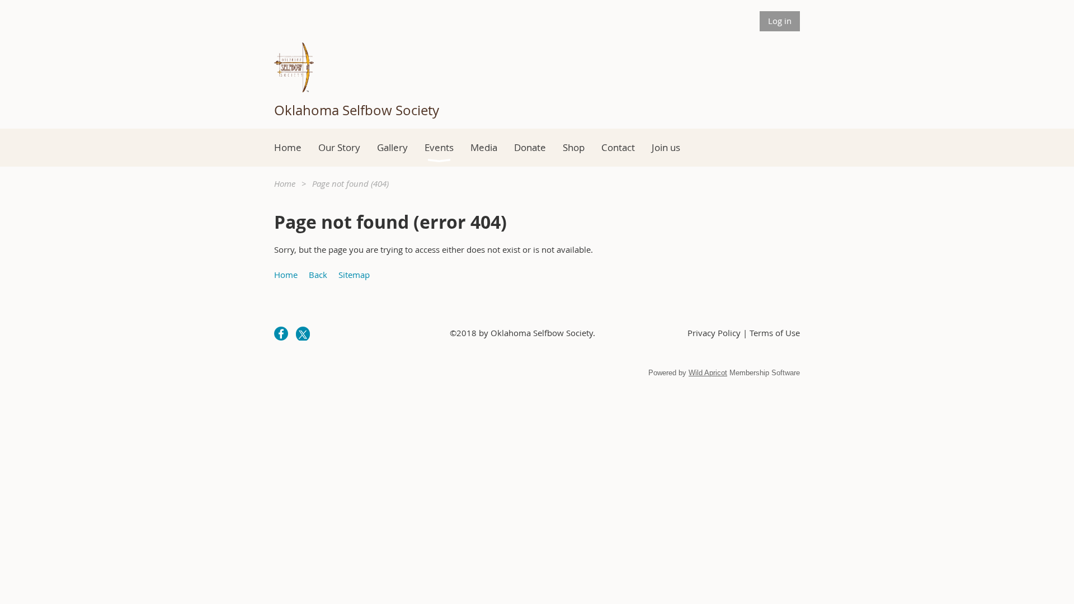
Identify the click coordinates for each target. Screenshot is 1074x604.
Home (284, 183)
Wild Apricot (708, 373)
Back (318, 274)
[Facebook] (281, 334)
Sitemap (354, 274)
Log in (780, 20)
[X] (303, 334)
